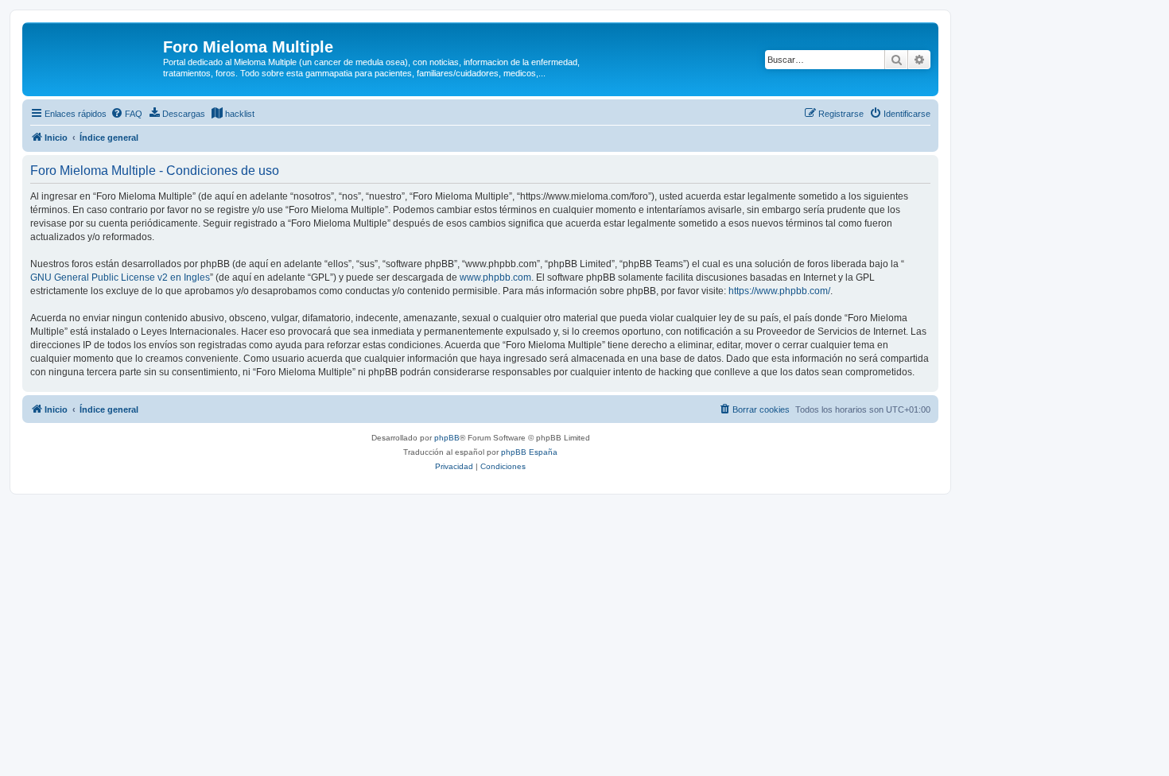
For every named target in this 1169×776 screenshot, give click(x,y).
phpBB (447, 437)
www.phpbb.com (495, 277)
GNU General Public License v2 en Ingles (120, 277)
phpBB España (529, 452)
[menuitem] (126, 113)
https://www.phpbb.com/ (779, 291)
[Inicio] (94, 51)
